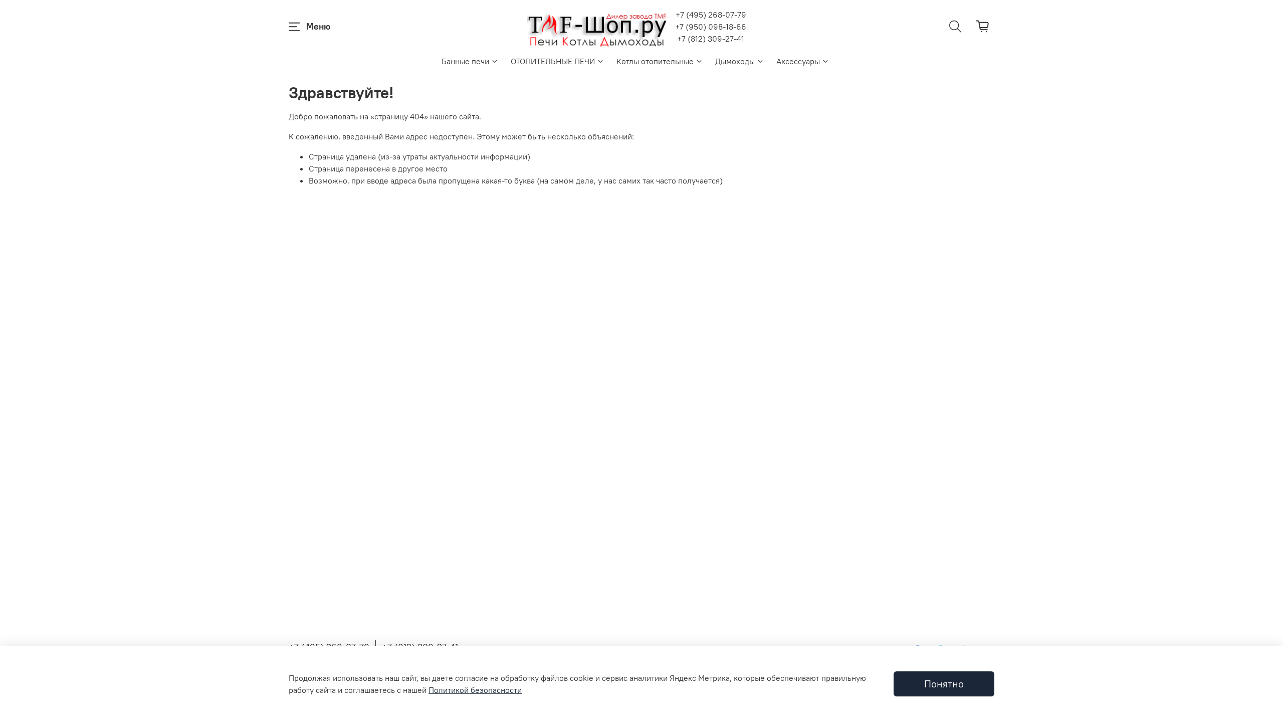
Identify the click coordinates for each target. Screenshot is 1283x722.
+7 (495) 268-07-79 (711, 15)
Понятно (944, 683)
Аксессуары (798, 61)
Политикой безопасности (475, 690)
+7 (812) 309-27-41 (710, 39)
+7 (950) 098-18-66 (710, 27)
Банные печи (465, 61)
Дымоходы (735, 61)
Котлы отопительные (655, 61)
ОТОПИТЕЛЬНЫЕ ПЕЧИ (553, 61)
